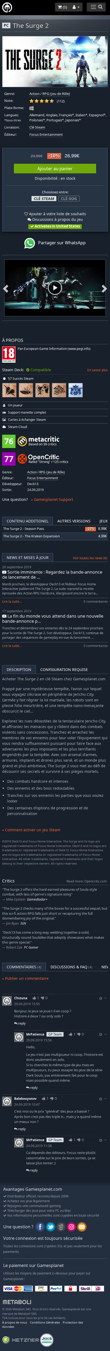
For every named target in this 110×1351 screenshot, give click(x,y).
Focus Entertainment (46, 134)
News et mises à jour (28, 557)
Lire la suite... (12, 601)
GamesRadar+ (37, 899)
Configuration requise (64, 669)
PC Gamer (31, 947)
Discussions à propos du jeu (57, 219)
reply (21, 1023)
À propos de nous (14, 1322)
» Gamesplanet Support (52, 499)
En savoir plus (97, 370)
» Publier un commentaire (25, 978)
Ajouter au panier (55, 168)
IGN (23, 923)
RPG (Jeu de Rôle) (56, 93)
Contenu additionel (27, 520)
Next (104, 287)
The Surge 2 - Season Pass (23, 528)
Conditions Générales (45, 1322)
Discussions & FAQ (71, 966)
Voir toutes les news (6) (90, 558)
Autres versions (74, 520)
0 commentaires (96, 601)
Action (34, 93)
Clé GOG (69, 198)
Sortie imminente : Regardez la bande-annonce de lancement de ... (52, 574)
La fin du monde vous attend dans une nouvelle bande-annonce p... (52, 618)
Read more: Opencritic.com (86, 881)
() (64, 7)
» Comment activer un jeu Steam (31, 829)
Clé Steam (37, 127)
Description (19, 669)
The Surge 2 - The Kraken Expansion (31, 536)
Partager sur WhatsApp (60, 243)
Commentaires (24, 966)
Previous (6, 287)
